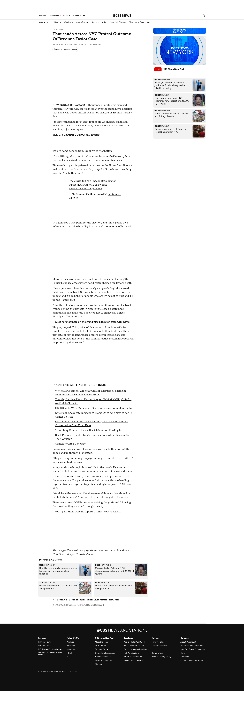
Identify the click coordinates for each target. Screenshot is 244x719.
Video (104, 22)
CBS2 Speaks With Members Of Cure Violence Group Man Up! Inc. (94, 408)
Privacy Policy (158, 642)
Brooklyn (89, 151)
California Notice (159, 646)
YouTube (70, 642)
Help (182, 653)
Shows (76, 15)
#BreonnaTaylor (78, 184)
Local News (54, 15)
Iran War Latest (44, 646)
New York (43, 22)
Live (66, 15)
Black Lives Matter (97, 599)
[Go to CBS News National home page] (122, 15)
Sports (95, 22)
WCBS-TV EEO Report (133, 657)
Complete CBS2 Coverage (70, 443)
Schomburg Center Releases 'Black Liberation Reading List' (89, 430)
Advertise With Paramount (192, 646)
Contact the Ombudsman (191, 660)
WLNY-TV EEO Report (133, 660)
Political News (44, 642)
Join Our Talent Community (192, 649)
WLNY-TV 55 (100, 646)
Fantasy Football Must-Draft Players (50, 653)
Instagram (71, 649)
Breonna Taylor (121, 112)
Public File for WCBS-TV (134, 642)
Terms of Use (157, 653)
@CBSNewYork (98, 184)
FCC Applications (131, 653)
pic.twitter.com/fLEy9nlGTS (85, 188)
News (57, 22)
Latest (42, 15)
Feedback (184, 657)
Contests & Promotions (105, 653)
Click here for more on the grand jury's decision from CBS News (92, 322)
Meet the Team (101, 642)
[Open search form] (204, 15)
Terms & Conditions (103, 660)
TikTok (69, 653)
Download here (84, 554)
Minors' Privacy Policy (161, 657)
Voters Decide (82, 22)
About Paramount (188, 642)
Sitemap (98, 664)
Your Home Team (136, 22)
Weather (68, 22)
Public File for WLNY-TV (134, 646)
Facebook (71, 646)
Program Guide (101, 649)
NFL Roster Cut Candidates (50, 649)
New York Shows (117, 22)
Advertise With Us (103, 657)
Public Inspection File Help (135, 649)
